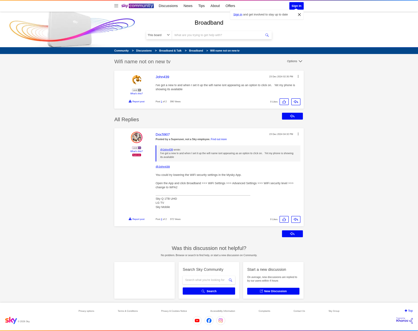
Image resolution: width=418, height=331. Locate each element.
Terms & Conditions (128, 311)
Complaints (264, 311)
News (188, 6)
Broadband (209, 22)
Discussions (168, 6)
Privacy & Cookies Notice (174, 311)
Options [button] (292, 61)
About (215, 6)
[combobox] (217, 35)
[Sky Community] (137, 5)
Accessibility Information (222, 311)
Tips (201, 6)
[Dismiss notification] (299, 14)
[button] (298, 76)
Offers (230, 6)
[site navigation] (116, 6)
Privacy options (86, 311)
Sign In (296, 6)
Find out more (219, 139)
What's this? (136, 93)
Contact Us (299, 311)
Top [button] (410, 310)
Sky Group (334, 311)
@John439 (166, 149)
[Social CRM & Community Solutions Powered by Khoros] (404, 320)
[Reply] (295, 101)
